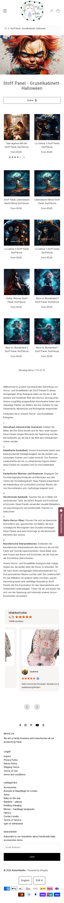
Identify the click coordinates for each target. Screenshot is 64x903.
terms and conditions (14, 774)
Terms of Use (11, 771)
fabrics (7, 813)
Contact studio (11, 816)
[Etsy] (43, 725)
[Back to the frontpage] (6, 28)
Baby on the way (12, 798)
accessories (10, 787)
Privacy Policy (11, 760)
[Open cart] (58, 11)
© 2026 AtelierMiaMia (14, 870)
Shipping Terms (11, 767)
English (25, 880)
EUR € (39, 880)
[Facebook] (20, 725)
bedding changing (12, 805)
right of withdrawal (13, 823)
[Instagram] (25, 725)
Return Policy (10, 763)
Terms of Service (12, 820)
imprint (7, 756)
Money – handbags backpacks (19, 809)
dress (6, 794)
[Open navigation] (5, 11)
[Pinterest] (31, 725)
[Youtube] (37, 725)
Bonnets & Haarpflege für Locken (20, 791)
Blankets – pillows (13, 802)
